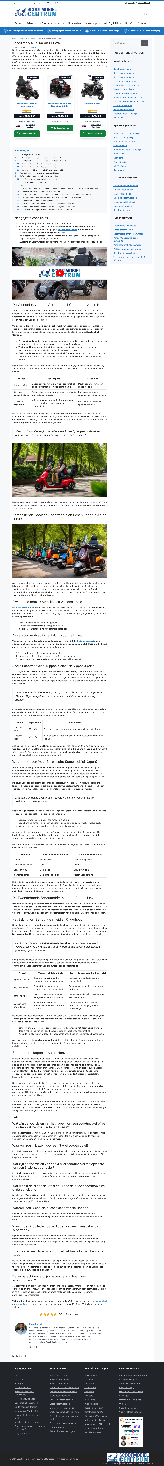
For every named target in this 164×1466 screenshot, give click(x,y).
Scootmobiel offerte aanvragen (128, 234)
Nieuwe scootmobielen (124, 202)
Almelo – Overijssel (128, 1379)
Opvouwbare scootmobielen (127, 85)
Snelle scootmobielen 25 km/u (128, 97)
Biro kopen (118, 170)
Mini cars (88, 1396)
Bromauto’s (89, 1400)
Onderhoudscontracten (26, 1407)
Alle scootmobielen (59, 1375)
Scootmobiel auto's (122, 210)
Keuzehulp (90, 23)
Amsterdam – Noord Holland (133, 1375)
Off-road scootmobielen (61, 1400)
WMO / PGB (111, 23)
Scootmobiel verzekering (125, 253)
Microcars (118, 158)
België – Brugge (126, 1387)
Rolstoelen (74, 23)
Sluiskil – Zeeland (127, 1408)
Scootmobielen (24, 23)
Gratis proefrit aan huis (124, 230)
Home (14, 39)
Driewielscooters (58, 1427)
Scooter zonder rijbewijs (125, 113)
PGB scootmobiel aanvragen (127, 249)
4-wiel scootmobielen (123, 77)
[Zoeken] (144, 43)
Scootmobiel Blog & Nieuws (26, 39)
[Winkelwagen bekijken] (146, 14)
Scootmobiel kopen (122, 69)
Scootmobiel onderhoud (26, 1403)
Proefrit (129, 23)
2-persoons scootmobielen (126, 81)
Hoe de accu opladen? (25, 1399)
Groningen (124, 1396)
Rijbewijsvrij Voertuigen (95, 1416)
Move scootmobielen (123, 190)
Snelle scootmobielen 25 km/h (64, 1412)
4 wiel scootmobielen (60, 1383)
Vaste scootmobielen (123, 89)
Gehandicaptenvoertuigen (62, 1431)
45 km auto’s (90, 1379)
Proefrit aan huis (23, 1387)
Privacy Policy (126, 1463)
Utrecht (122, 1404)
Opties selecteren (28, 133)
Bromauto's (118, 154)
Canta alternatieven (93, 1428)
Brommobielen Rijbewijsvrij (97, 1424)
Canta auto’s (90, 1387)
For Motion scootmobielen (125, 185)
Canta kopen (119, 166)
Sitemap (104, 1463)
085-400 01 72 (144, 3)
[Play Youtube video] (59, 273)
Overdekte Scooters (94, 1408)
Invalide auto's (120, 162)
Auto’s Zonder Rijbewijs (95, 1420)
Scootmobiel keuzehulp (124, 226)
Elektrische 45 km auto (124, 141)
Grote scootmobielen (60, 1404)
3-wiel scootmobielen (123, 73)
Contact (143, 23)
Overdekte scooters (122, 105)
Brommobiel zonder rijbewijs (127, 149)
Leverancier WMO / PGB (26, 1411)
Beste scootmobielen (123, 109)
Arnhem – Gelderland (129, 1383)
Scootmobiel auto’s (93, 1412)
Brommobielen (120, 145)
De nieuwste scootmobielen (63, 1423)
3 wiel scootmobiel (25, 607)
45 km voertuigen (50, 23)
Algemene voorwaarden (144, 1463)
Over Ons (19, 1379)
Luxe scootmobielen (123, 206)
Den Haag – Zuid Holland (131, 1391)
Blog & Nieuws (22, 1433)
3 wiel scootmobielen (60, 1379)
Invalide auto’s (91, 1404)
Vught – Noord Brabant (130, 1412)
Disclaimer (114, 1463)
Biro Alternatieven (93, 1432)
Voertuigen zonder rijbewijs (126, 133)
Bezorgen (19, 1383)
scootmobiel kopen (67, 229)
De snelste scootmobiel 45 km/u (129, 101)
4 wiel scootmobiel (86, 641)
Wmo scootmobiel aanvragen (127, 245)
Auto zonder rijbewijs (123, 137)
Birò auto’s (89, 1383)
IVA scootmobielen (122, 194)
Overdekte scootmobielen (125, 93)
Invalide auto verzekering (27, 1422)
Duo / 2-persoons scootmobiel (64, 1387)
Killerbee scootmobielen (125, 198)
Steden (39, 39)
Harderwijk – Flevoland (130, 1400)
